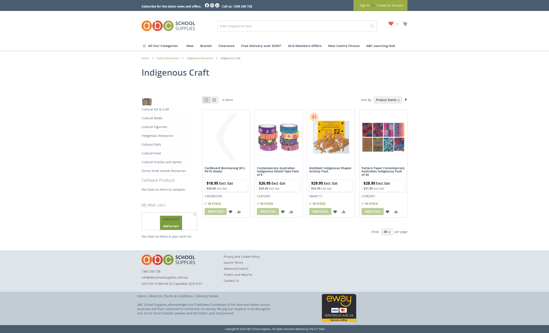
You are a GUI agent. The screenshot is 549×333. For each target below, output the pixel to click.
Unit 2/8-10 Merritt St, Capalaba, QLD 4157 (172, 284)
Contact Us (231, 281)
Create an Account (390, 5)
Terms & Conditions (179, 296)
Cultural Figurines (154, 127)
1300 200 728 (151, 271)
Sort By (366, 100)
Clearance (226, 46)
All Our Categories (163, 46)
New (190, 46)
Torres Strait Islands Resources (164, 171)
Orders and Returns (238, 275)
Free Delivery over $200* (261, 46)
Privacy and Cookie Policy (241, 257)
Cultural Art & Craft (155, 109)
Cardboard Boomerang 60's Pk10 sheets (225, 169)
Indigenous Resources (200, 58)
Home (145, 58)
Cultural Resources (168, 58)
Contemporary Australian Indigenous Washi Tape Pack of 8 (278, 171)
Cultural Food (151, 153)
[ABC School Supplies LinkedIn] (217, 6)
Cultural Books (152, 118)
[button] (230, 211)
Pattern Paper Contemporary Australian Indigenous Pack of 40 (383, 171)
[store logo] (168, 25)
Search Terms (233, 263)
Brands (206, 46)
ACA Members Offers (304, 46)
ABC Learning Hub (380, 46)
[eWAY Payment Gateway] (339, 321)
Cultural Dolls (151, 144)
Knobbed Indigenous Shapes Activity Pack (330, 169)
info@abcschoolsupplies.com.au (165, 277)
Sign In (365, 5)
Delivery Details (207, 296)
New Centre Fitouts (344, 46)
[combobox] (297, 26)
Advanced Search (236, 269)
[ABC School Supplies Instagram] (212, 6)
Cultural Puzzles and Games (162, 162)
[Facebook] (207, 6)
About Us (155, 296)
